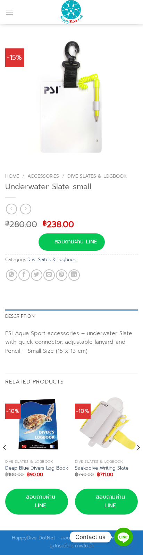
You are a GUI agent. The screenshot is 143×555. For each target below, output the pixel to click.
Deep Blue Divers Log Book (36, 468)
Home (12, 176)
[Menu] (9, 11)
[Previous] (4, 461)
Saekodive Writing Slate (101, 468)
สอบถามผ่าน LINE (75, 242)
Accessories (43, 176)
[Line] (123, 537)
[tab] (71, 316)
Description (20, 316)
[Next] (138, 461)
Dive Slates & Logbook (97, 176)
